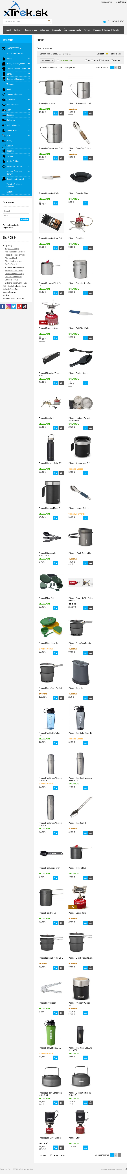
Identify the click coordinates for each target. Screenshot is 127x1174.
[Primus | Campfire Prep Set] (51, 236)
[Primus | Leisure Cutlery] (80, 506)
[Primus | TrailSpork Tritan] (51, 865)
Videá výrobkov (9, 292)
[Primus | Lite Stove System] (51, 1135)
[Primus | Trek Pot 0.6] (80, 865)
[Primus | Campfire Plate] (80, 191)
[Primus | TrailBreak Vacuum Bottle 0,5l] (51, 775)
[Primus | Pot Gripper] (51, 1000)
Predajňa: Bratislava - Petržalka (106, 29)
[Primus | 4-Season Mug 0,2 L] (80, 101)
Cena (65, 54)
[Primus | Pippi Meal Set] (51, 641)
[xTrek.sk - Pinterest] (19, 308)
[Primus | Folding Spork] (80, 371)
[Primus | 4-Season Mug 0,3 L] (51, 146)
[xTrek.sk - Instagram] (8, 308)
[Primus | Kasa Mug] (51, 101)
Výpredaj (105, 60)
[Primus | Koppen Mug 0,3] (51, 506)
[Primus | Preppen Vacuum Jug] (80, 1000)
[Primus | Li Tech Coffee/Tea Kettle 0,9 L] (51, 1090)
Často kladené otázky (72, 29)
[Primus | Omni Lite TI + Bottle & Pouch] (80, 596)
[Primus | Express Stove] (51, 326)
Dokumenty (56, 29)
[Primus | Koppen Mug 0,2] (80, 461)
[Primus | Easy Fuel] (80, 236)
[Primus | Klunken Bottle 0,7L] (51, 461)
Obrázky (100, 54)
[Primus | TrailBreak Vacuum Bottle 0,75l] (80, 775)
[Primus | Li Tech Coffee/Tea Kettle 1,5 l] (80, 1090)
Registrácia (120, 2)
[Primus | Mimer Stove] (80, 910)
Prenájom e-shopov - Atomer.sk (113, 1169)
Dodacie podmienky (13, 277)
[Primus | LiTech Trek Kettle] (80, 551)
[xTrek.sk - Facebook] (2, 308)
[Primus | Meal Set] (51, 596)
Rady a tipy (44, 29)
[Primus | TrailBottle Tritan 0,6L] (51, 730)
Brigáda (6, 295)
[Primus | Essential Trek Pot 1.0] (80, 281)
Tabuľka (113, 54)
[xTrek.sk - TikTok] (24, 308)
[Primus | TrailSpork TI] (80, 820)
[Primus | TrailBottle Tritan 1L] (80, 730)
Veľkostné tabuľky (10, 289)
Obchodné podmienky (14, 274)
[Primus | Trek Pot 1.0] (51, 910)
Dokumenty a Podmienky (13, 267)
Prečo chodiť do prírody (15, 255)
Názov (55, 54)
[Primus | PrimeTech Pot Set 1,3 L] (80, 641)
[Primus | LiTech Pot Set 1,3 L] (51, 955)
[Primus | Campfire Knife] (51, 191)
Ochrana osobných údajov (16, 283)
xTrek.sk (7, 29)
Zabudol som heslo (11, 225)
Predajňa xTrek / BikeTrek (13, 298)
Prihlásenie (106, 2)
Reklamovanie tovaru (14, 270)
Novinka (116, 60)
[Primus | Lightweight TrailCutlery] (51, 551)
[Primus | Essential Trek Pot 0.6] (51, 281)
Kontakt (87, 29)
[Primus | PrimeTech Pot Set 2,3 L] (51, 686)
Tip (88, 60)
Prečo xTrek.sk (11, 264)
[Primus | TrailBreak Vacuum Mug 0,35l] (80, 1045)
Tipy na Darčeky (12, 249)
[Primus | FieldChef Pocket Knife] (51, 371)
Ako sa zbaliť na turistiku (15, 252)
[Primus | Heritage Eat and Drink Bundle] (80, 416)
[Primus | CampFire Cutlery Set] (80, 146)
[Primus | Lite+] (80, 1135)
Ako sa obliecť (11, 258)
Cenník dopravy (30, 29)
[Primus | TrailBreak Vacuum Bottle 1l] (51, 820)
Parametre (47, 60)
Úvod (39, 48)
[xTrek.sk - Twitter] (13, 308)
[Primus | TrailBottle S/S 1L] (51, 1045)
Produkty (17, 29)
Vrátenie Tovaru (11, 280)
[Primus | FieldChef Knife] (80, 326)
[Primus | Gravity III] (51, 416)
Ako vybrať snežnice (13, 261)
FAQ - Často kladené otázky (14, 286)
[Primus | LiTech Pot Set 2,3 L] (80, 955)
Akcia (96, 60)
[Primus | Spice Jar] (80, 686)
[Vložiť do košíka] (61, 113)
